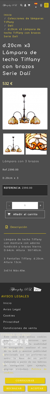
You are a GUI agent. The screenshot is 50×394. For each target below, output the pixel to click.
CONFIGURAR (25, 380)
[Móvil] (41, 5)
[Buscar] (21, 5)
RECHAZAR (14, 388)
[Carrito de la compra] (29, 5)
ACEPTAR (37, 388)
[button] (25, 5)
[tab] (25, 227)
